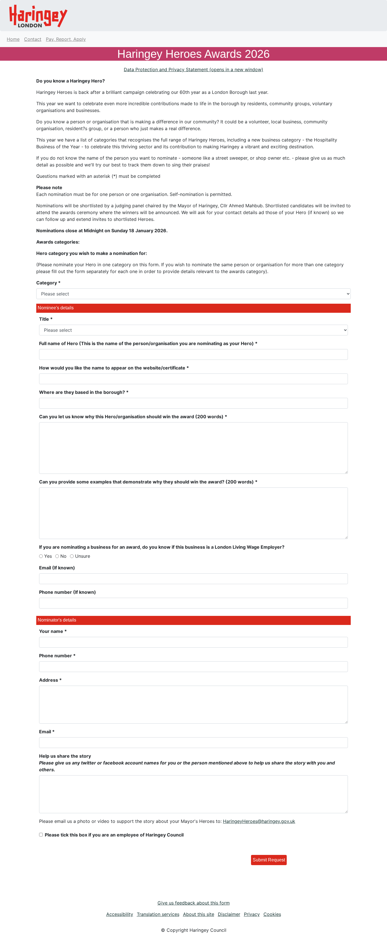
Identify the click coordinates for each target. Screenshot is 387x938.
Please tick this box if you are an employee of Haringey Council (114, 835)
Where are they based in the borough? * (84, 392)
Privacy (252, 914)
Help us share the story (187, 762)
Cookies (272, 914)
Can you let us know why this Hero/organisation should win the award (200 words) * (133, 416)
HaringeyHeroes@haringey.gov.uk (259, 821)
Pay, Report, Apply (66, 39)
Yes (48, 556)
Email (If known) (57, 568)
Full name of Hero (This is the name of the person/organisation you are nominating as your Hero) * (148, 343)
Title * (46, 319)
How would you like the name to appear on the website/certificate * (114, 368)
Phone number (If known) (67, 592)
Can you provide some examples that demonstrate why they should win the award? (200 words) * (148, 482)
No (63, 556)
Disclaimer (229, 914)
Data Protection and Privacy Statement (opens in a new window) (193, 69)
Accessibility (119, 914)
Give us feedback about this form (194, 903)
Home (13, 39)
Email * (47, 731)
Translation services (158, 914)
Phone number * (57, 655)
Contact (32, 39)
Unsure (82, 556)
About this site (198, 914)
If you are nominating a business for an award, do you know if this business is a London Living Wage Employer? (161, 547)
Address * (50, 680)
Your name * (53, 631)
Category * (48, 283)
